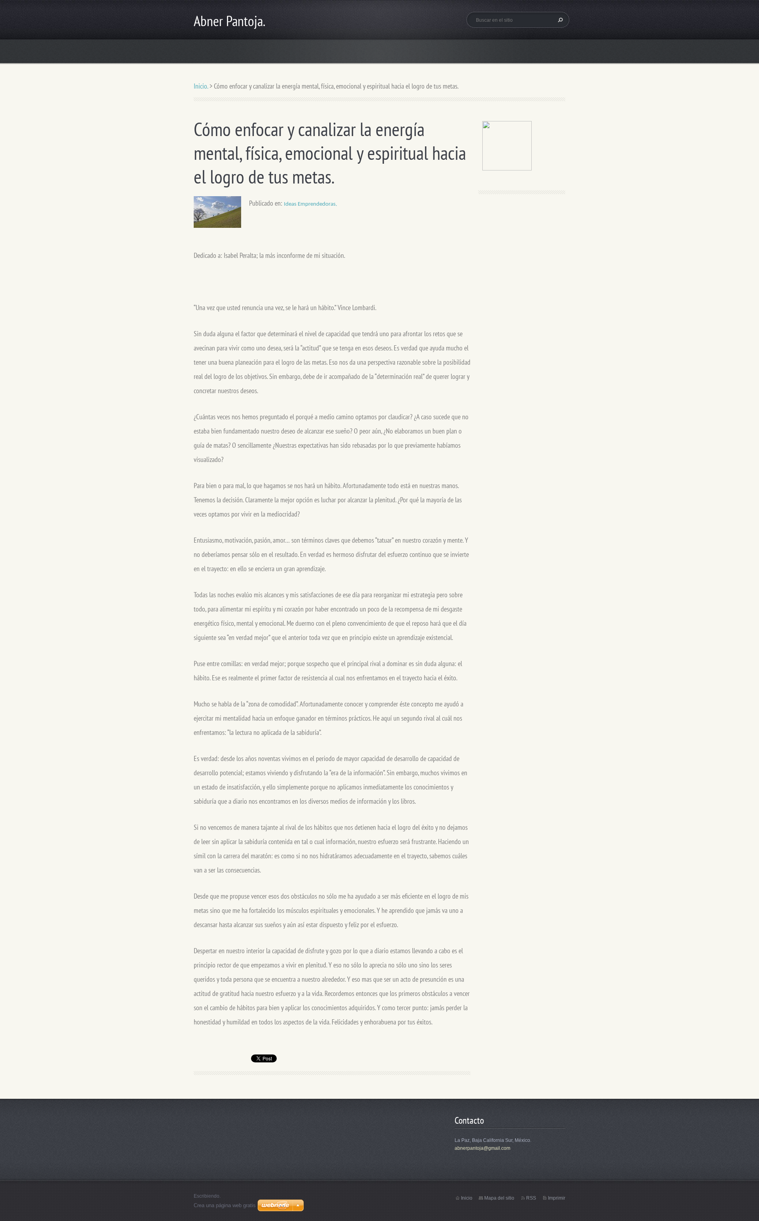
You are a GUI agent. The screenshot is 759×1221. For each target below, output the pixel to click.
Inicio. (201, 86)
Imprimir (556, 1198)
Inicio (466, 1198)
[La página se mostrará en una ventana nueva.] (217, 211)
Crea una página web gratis (225, 1205)
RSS (531, 1198)
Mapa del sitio (499, 1198)
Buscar (559, 20)
